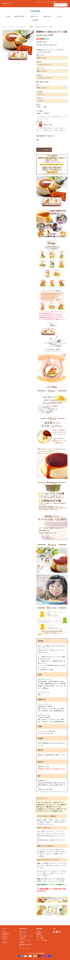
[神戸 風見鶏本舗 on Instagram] (60, 932)
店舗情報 (38, 934)
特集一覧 (48, 16)
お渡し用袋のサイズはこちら (45, 136)
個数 (37, 140)
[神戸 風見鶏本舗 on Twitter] (54, 932)
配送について (23, 932)
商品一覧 (35, 16)
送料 (37, 45)
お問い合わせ (39, 936)
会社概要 (38, 932)
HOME (8, 16)
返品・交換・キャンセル (26, 936)
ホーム (4, 26)
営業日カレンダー (7, 3)
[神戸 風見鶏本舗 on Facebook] (57, 932)
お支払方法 (22, 938)
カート (65, 2)
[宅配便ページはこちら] (51, 174)
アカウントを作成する (52, 2)
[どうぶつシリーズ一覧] (51, 915)
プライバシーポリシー (25, 948)
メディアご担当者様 (41, 940)
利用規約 (21, 942)
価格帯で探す (20, 16)
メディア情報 (39, 938)
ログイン (37, 2)
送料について (23, 934)
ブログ (59, 16)
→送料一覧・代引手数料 (45, 789)
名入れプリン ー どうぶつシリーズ (17, 26)
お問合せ (35, 20)
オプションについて (24, 940)
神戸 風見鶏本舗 (40, 953)
